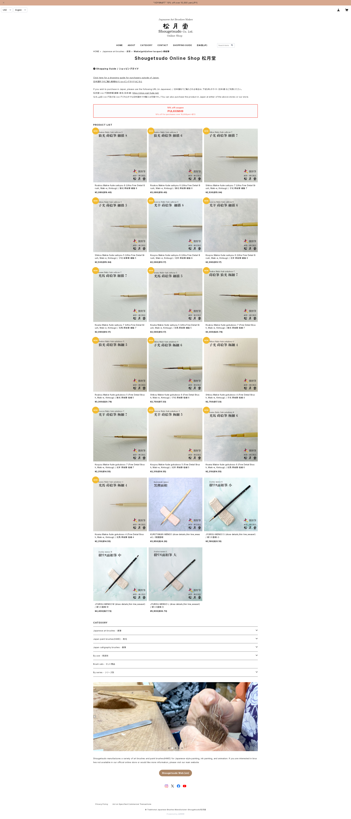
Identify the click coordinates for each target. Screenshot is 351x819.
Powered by (172, 814)
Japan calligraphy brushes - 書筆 (109, 647)
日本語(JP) (202, 45)
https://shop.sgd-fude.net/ (145, 93)
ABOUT (131, 45)
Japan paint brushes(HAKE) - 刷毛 (110, 639)
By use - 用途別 (100, 656)
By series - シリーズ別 (103, 672)
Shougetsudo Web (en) (175, 773)
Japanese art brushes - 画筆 (116, 51)
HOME (119, 45)
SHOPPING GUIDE (182, 45)
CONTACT (162, 45)
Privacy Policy (101, 804)
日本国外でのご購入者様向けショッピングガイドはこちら (117, 81)
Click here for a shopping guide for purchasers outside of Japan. (126, 77)
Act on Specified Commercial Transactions (132, 804)
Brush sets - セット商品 (104, 664)
